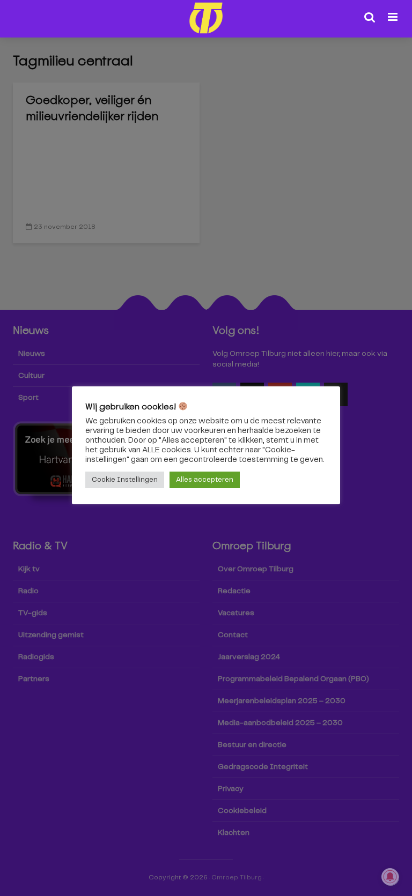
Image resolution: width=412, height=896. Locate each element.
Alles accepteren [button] (204, 479)
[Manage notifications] (390, 876)
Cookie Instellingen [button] (125, 479)
